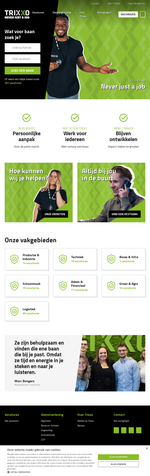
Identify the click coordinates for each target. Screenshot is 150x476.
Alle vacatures (12, 421)
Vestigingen (104, 12)
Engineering (46, 430)
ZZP (43, 439)
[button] (50, 472)
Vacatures (38, 12)
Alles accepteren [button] (118, 457)
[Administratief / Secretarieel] (75, 286)
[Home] (17, 14)
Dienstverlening (62, 12)
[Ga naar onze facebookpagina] (117, 430)
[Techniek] (75, 259)
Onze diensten (55, 214)
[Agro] (123, 286)
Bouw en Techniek (50, 425)
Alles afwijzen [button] (118, 464)
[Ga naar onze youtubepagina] (140, 430)
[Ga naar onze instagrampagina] (132, 430)
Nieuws (81, 425)
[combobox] (22, 47)
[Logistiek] (26, 311)
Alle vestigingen (121, 421)
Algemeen (46, 421)
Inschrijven (128, 14)
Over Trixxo (83, 14)
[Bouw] (123, 259)
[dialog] (75, 460)
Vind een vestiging (125, 214)
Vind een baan (22, 70)
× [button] (147, 448)
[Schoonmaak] (26, 286)
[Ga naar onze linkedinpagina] (125, 430)
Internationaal (48, 435)
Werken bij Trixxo (85, 421)
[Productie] (26, 259)
